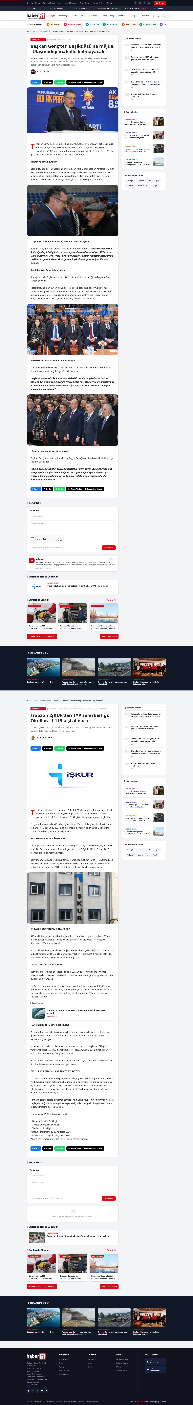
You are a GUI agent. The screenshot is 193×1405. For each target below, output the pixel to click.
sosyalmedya (143, 186)
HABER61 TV (123, 16)
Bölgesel (135, 16)
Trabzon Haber (78, 16)
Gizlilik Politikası (122, 1359)
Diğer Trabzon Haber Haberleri (43, 636)
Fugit (155, 186)
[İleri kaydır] (165, 24)
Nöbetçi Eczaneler (71, 3)
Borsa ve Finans (49, 3)
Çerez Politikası (122, 1371)
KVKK (118, 1367)
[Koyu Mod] (158, 16)
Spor (59, 3)
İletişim (90, 1363)
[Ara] (163, 16)
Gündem (145, 16)
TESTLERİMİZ (55, 24)
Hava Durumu (36, 3)
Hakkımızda (92, 1359)
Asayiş (61, 1367)
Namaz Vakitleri (98, 3)
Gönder (110, 548)
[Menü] (169, 16)
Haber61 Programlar (75, 24)
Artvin (61, 1363)
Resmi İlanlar (93, 16)
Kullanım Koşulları (122, 1363)
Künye (90, 1367)
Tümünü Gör (112, 600)
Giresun (141, 181)
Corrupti (130, 181)
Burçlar (109, 3)
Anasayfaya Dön (108, 636)
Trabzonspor (63, 16)
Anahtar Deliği (108, 16)
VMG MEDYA (141, 1402)
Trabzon (130, 186)
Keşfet (161, 3)
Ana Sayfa (50, 16)
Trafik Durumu (85, 3)
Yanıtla (49, 568)
